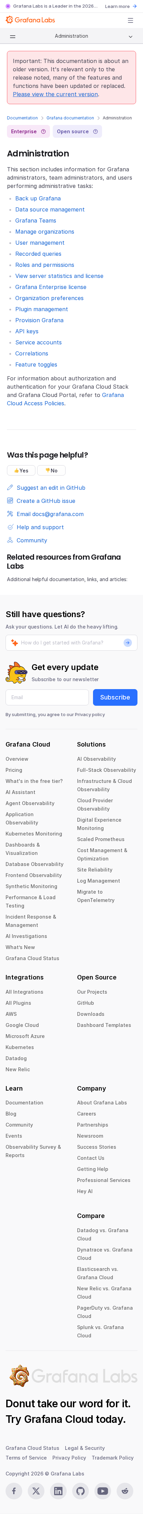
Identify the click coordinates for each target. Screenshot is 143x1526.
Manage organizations (44, 231)
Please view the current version (55, 94)
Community (19, 1125)
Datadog (16, 1058)
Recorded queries (38, 253)
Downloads (90, 1014)
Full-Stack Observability (106, 770)
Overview (17, 759)
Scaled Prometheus (101, 839)
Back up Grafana (38, 198)
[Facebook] (14, 1491)
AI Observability (96, 759)
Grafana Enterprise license (50, 286)
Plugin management (41, 309)
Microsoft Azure (25, 1036)
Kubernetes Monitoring (34, 834)
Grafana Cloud (58, 1419)
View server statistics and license (59, 275)
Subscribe (115, 697)
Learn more (117, 6)
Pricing (14, 770)
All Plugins (18, 1003)
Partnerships (92, 1125)
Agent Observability (30, 803)
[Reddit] (125, 1491)
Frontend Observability (34, 875)
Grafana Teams (35, 220)
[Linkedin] (58, 1491)
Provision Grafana (39, 320)
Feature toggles (36, 364)
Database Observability (35, 864)
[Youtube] (102, 1491)
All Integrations (24, 992)
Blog (11, 1114)
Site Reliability (94, 870)
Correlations (31, 353)
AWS (11, 1014)
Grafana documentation (70, 117)
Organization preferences (49, 298)
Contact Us (90, 1158)
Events (14, 1136)
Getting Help (92, 1169)
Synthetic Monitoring (31, 886)
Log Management (98, 881)
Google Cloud (22, 1025)
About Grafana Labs (102, 1102)
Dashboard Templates (104, 1025)
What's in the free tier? (34, 781)
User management (40, 242)
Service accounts (38, 342)
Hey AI (85, 1191)
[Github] (80, 1491)
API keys (27, 331)
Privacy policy (90, 714)
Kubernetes (20, 1047)
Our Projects (92, 992)
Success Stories (96, 1147)
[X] (36, 1491)
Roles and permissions (44, 264)
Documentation (22, 117)
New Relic (18, 1069)
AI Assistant (20, 792)
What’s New (20, 947)
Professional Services (104, 1180)
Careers (86, 1114)
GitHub (85, 1003)
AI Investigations (26, 936)
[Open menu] (130, 20)
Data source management (50, 209)
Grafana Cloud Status (32, 958)
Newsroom (90, 1136)
